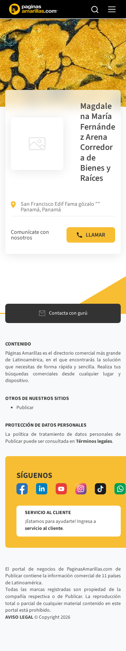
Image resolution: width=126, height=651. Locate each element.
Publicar (25, 407)
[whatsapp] (120, 488)
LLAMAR (95, 235)
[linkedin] (41, 488)
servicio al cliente (44, 528)
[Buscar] (95, 9)
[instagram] (80, 488)
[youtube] (61, 488)
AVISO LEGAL (19, 617)
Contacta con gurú (68, 313)
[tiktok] (100, 488)
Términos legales (94, 441)
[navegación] (112, 9)
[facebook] (22, 488)
